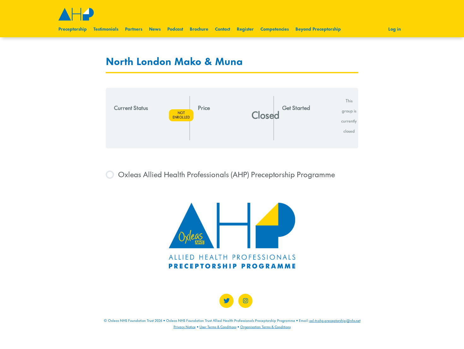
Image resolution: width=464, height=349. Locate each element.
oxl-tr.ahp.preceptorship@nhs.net (334, 320)
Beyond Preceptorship (318, 29)
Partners (133, 29)
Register (245, 29)
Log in (394, 29)
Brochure (199, 29)
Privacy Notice (185, 327)
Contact (222, 29)
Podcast (175, 29)
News (155, 29)
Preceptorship (72, 29)
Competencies (274, 29)
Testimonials (105, 29)
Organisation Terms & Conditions (265, 327)
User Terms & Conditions (217, 327)
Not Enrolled (181, 115)
